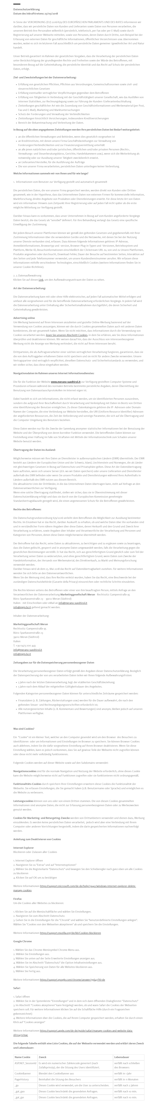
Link (41, 280)
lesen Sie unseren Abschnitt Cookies (66, 335)
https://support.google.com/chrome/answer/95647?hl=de (72, 979)
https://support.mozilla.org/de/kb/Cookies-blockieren (70, 933)
